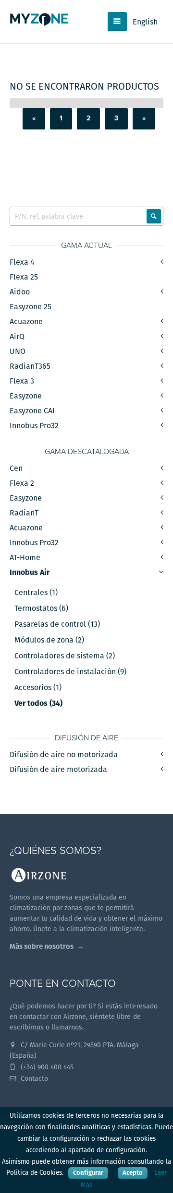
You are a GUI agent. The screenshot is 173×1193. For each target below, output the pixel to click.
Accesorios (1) (38, 687)
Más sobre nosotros (42, 946)
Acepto (133, 1172)
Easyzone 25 (30, 306)
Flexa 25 (24, 276)
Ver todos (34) (38, 703)
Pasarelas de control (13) (57, 624)
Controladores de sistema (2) (64, 656)
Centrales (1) (36, 592)
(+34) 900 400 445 (46, 1067)
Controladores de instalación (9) (70, 672)
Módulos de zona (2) (49, 640)
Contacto (33, 1078)
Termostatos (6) (41, 608)
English (145, 21)
